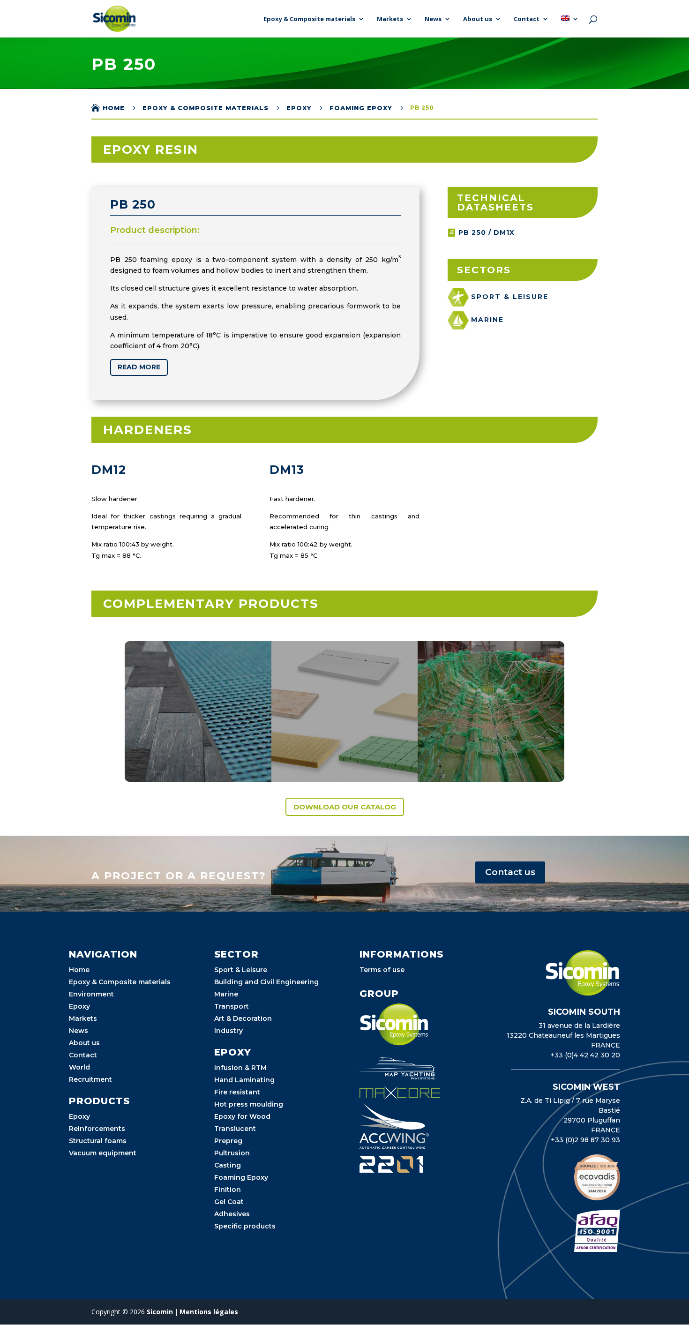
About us (477, 19)
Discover (165, 762)
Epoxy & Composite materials (309, 19)
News (433, 19)
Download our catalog (344, 806)
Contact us (510, 872)
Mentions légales (209, 1311)
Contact (526, 19)
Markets (390, 19)
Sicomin (160, 1311)
